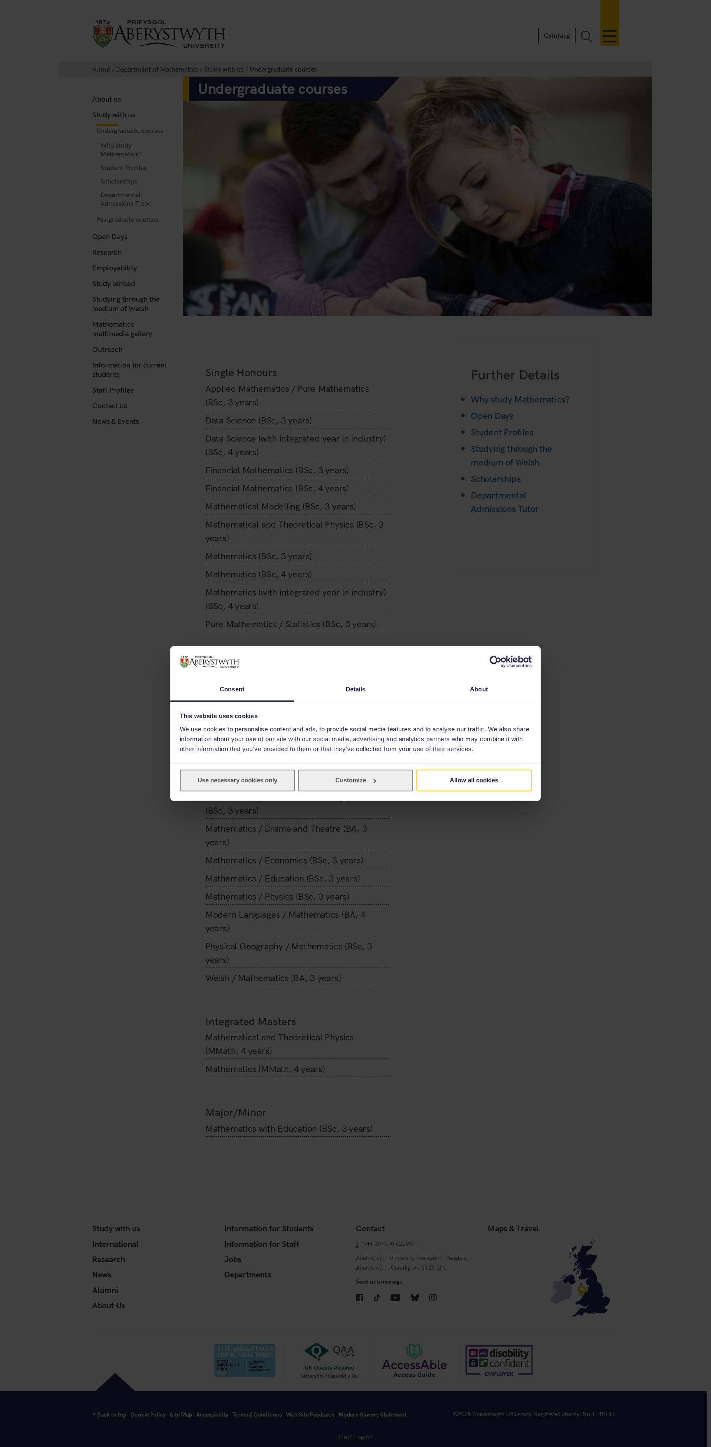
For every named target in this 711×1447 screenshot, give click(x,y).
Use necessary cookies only (237, 780)
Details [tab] (356, 689)
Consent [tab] (232, 689)
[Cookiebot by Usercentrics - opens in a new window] (496, 662)
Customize (350, 780)
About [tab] (479, 689)
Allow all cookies (474, 780)
